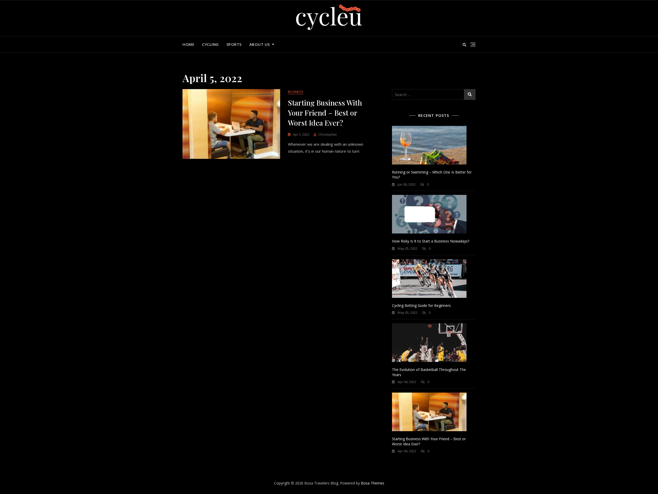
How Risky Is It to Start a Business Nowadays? (430, 241)
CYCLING (210, 44)
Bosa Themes (372, 483)
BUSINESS (295, 91)
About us (259, 44)
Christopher (327, 134)
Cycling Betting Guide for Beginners (421, 305)
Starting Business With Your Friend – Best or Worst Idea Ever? (325, 112)
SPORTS (234, 44)
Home (188, 44)
